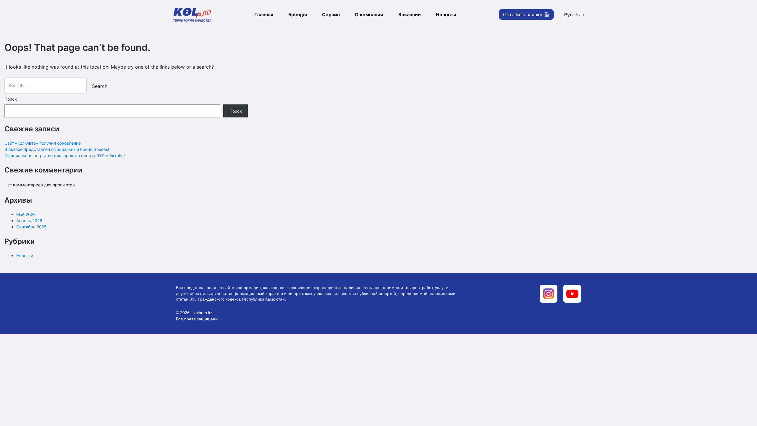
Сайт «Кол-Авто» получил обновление (42, 143)
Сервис (331, 14)
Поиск (10, 98)
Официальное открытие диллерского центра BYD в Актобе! (64, 155)
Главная (263, 14)
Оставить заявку (523, 14)
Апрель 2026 (29, 220)
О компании (369, 14)
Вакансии (409, 14)
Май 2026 (26, 214)
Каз (580, 14)
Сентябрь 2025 (31, 226)
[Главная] (192, 14)
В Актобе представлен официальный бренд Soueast (56, 149)
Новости (446, 14)
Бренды (297, 14)
